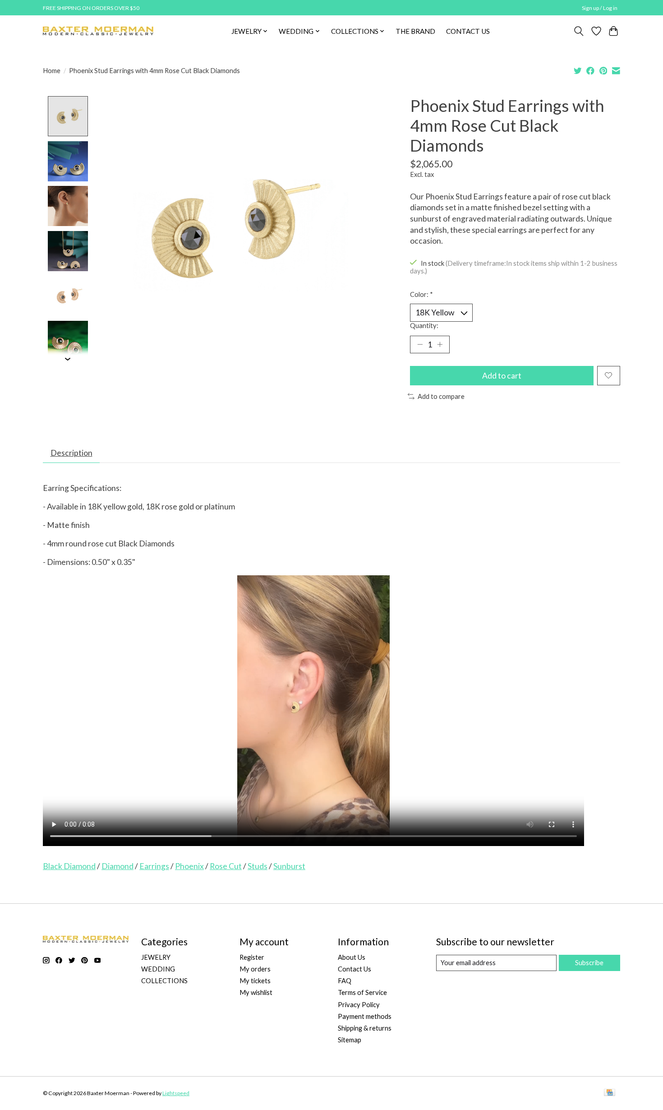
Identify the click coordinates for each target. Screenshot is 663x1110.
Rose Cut (226, 866)
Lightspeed (175, 1093)
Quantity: (424, 325)
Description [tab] (71, 453)
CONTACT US (468, 31)
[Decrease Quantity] (420, 344)
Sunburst (289, 866)
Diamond (117, 866)
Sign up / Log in (599, 8)
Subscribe (589, 963)
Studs (257, 866)
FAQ (344, 981)
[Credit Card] (609, 1093)
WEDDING (158, 969)
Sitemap (349, 1040)
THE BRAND (415, 31)
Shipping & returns (364, 1028)
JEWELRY (155, 957)
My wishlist (255, 992)
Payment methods (364, 1016)
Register (251, 957)
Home (51, 70)
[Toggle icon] (578, 31)
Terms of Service (362, 992)
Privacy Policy (359, 1004)
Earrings (154, 866)
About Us (351, 957)
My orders (255, 969)
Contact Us (354, 969)
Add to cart (501, 375)
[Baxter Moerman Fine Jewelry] (98, 30)
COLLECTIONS (164, 981)
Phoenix (189, 866)
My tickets (255, 981)
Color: (421, 294)
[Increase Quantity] (439, 344)
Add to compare (441, 396)
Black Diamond (69, 866)
